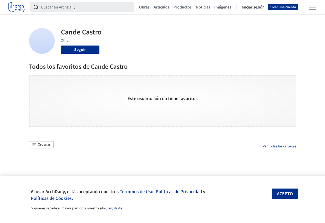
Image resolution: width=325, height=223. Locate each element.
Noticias (203, 7)
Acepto (285, 194)
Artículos (161, 7)
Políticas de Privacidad (179, 191)
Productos (182, 7)
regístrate (115, 208)
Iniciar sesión (253, 7)
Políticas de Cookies (51, 198)
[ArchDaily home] (16, 7)
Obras (144, 7)
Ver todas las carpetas (279, 146)
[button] (41, 144)
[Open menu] (313, 7)
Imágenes (222, 7)
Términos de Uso (136, 191)
